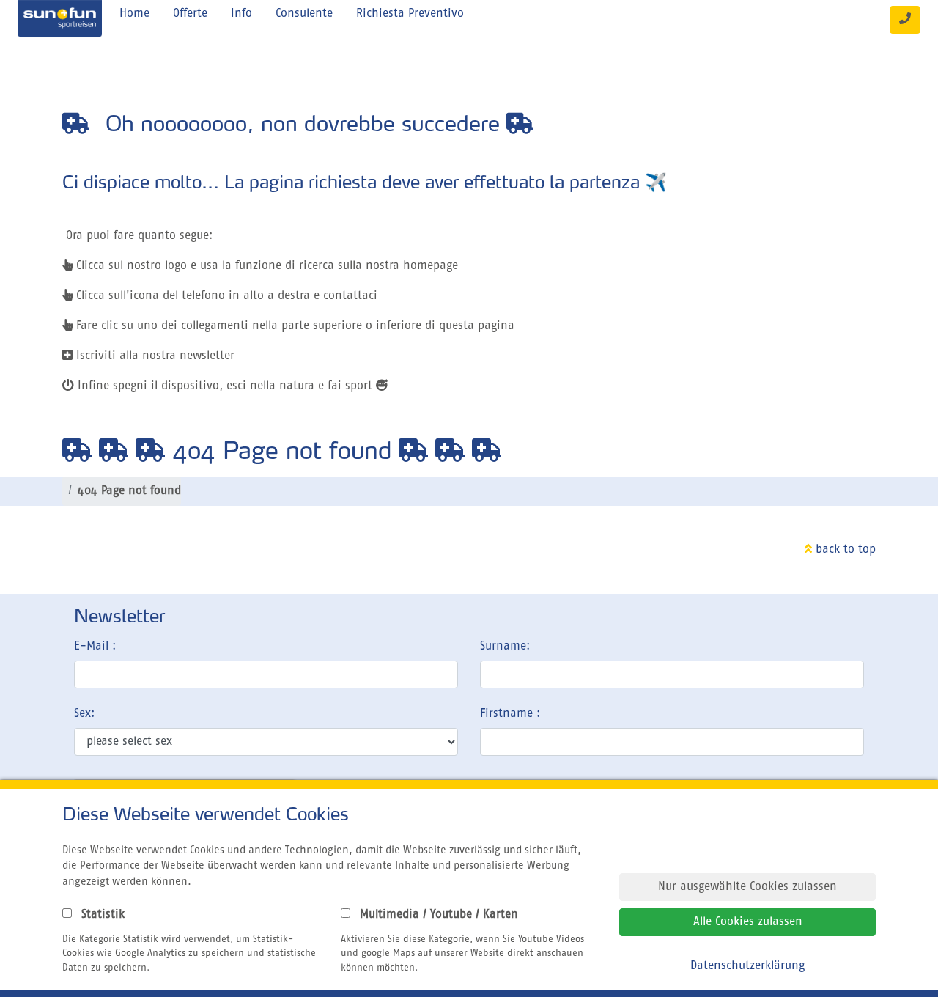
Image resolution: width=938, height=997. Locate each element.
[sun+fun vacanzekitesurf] (60, 20)
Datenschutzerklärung (747, 966)
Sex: (84, 714)
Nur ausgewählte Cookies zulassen (747, 887)
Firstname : (510, 714)
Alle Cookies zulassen (747, 922)
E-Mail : (95, 646)
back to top (844, 550)
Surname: (505, 646)
